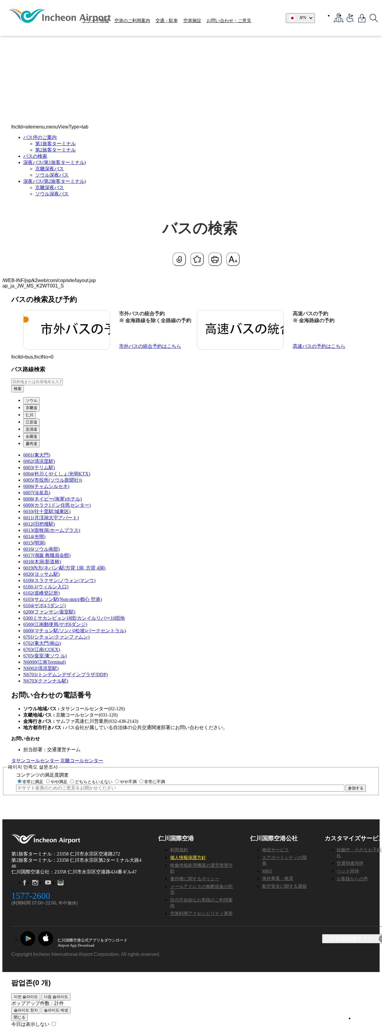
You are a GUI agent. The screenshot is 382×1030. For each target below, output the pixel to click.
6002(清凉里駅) (39, 461)
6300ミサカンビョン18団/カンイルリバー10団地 (74, 618)
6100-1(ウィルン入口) (45, 586)
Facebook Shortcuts (24, 882)
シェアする (179, 259)
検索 (17, 388)
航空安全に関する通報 (284, 886)
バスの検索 (35, 156)
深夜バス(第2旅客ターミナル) (54, 181)
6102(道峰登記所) (41, 593)
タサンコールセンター (35, 760)
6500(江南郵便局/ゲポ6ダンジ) (55, 624)
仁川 (29, 415)
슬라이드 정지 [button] (26, 1010)
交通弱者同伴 (350, 863)
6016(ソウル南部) (41, 549)
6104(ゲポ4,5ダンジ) (44, 605)
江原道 (31, 422)
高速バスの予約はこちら (319, 346)
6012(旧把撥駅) (39, 524)
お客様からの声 (352, 878)
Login (362, 18)
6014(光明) (34, 536)
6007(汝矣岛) (36, 492)
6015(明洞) (34, 542)
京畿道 (31, 407)
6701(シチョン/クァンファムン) (56, 636)
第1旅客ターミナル (55, 143)
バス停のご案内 (40, 137)
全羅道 (31, 436)
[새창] (27, 938)
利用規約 (179, 849)
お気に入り (197, 259)
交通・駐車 (166, 20)
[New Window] (338, 18)
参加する (355, 788)
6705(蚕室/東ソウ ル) (45, 655)
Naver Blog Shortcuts (60, 882)
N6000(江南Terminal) (44, 662)
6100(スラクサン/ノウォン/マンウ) (59, 580)
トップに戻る (363, 1018)
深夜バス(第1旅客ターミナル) (54, 162)
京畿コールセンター (81, 760)
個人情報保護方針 (188, 857)
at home (26, 62)
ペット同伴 (348, 871)
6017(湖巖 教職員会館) (46, 555)
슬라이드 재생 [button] (56, 1010)
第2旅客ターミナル (55, 149)
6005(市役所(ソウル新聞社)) (52, 480)
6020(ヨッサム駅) (41, 574)
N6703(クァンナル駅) (45, 680)
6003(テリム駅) (39, 467)
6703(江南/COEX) (41, 649)
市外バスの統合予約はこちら (150, 346)
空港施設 (192, 20)
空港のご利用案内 (132, 20)
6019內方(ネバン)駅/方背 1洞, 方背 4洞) (64, 567)
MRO (267, 871)
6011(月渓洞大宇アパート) (51, 517)
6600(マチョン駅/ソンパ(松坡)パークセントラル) (74, 630)
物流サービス (275, 849)
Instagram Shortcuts (35, 882)
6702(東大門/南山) (42, 643)
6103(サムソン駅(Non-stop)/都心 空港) (62, 599)
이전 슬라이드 (26, 996)
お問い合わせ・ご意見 (229, 20)
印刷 (215, 259)
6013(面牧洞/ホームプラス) (51, 530)
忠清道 (31, 429)
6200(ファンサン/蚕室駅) (49, 611)
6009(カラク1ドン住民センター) (57, 505)
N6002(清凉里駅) (40, 668)
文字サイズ (233, 259)
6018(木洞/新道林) (42, 561)
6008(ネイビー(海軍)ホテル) (52, 498)
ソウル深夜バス (52, 174)
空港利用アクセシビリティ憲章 (201, 913)
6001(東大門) (36, 454)
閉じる (19, 1017)
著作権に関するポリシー (194, 878)
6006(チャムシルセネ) (46, 486)
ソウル (31, 400)
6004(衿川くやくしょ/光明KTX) (56, 473)
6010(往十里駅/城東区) (46, 511)
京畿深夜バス (49, 168)
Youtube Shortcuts (47, 882)
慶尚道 (31, 443)
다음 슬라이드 (56, 996)
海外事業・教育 (277, 878)
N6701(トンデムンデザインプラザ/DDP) (65, 674)
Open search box (373, 18)
